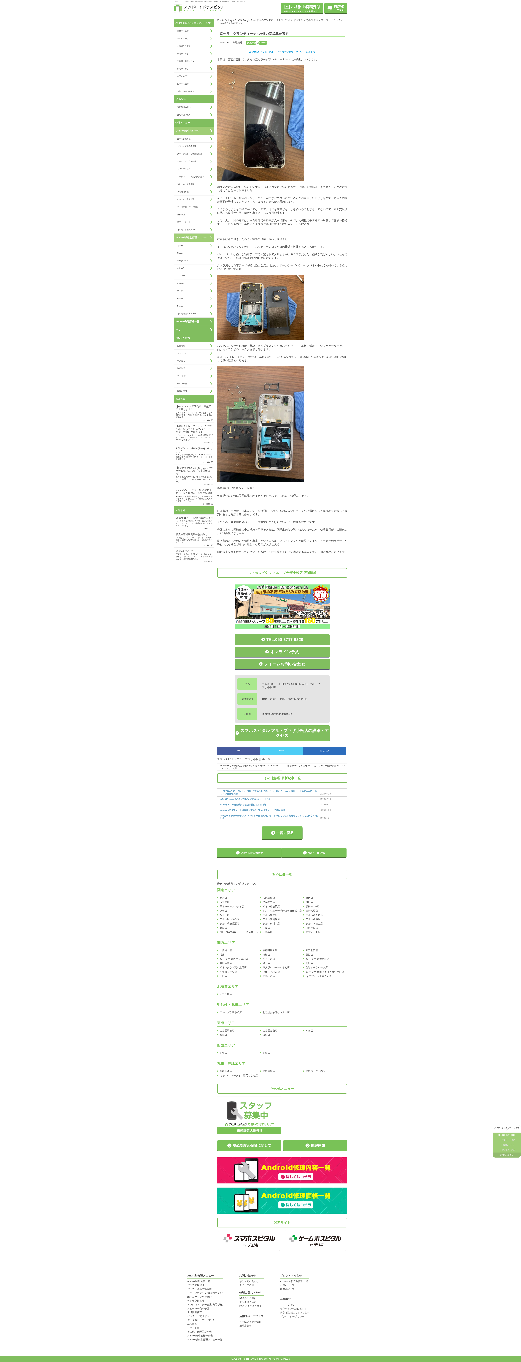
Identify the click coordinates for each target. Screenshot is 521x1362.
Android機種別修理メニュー (191, 237)
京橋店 (266, 954)
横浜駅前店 (269, 897)
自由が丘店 (312, 928)
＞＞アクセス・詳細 (506, 1150)
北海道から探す (183, 46)
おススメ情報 (183, 353)
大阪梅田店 (226, 950)
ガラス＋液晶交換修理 (186, 146)
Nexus (180, 306)
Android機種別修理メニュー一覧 (205, 1339)
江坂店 (223, 976)
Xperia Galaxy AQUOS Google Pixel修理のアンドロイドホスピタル (253, 20)
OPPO (180, 291)
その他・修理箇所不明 (186, 229)
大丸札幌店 (226, 994)
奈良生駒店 (226, 963)
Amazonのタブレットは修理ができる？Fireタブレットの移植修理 (252, 810)
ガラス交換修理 (183, 139)
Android (263, 43)
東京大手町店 (313, 932)
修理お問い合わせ (249, 1281)
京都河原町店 (270, 950)
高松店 (266, 1053)
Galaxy (180, 253)
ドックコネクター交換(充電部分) (191, 177)
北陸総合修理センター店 (276, 1012)
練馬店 (223, 910)
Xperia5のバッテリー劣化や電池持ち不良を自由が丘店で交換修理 (194, 491)
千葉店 (266, 928)
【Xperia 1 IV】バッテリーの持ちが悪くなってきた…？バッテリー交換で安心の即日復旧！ (194, 429)
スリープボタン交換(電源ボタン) (191, 154)
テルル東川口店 (271, 923)
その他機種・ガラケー (186, 314)
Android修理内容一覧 (187, 130)
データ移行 (182, 376)
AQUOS (180, 268)
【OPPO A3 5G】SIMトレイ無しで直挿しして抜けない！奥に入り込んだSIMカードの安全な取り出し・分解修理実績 (268, 792)
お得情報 (181, 346)
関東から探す (183, 31)
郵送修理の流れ (183, 115)
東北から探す (183, 54)
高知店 (223, 1053)
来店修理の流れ (183, 107)
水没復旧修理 (183, 192)
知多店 (309, 1030)
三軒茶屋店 (312, 910)
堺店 (222, 954)
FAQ (177, 329)
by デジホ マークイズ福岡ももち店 (239, 1075)
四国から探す (183, 84)
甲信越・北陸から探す (186, 61)
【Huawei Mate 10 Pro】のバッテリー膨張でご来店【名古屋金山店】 (194, 470)
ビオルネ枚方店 (271, 971)
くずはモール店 (228, 971)
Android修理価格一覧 (187, 321)
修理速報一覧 (287, 1289)
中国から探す (183, 76)
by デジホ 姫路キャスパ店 (234, 959)
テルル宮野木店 (314, 915)
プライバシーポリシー (292, 1316)
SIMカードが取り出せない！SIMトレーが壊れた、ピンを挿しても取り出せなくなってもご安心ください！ (269, 816)
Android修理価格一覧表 (200, 1335)
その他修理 (251, 43)
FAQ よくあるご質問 (250, 1306)
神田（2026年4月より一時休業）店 (239, 932)
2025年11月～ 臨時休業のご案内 (194, 517)
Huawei (180, 283)
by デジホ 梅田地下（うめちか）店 (325, 971)
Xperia (180, 245)
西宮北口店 (312, 950)
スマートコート (183, 222)
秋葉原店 (224, 902)
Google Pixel (182, 260)
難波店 (309, 954)
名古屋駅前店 (227, 1030)
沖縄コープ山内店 (315, 1071)
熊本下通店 (226, 1071)
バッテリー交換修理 (185, 199)
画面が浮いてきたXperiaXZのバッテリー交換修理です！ (314, 765)
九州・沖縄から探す (185, 91)
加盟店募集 (245, 1325)
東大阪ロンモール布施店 (276, 967)
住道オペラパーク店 (317, 967)
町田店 (309, 902)
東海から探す (183, 69)
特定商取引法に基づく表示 (294, 1312)
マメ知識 (181, 361)
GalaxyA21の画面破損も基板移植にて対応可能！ (244, 804)
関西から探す (183, 38)
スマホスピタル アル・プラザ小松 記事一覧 (243, 759)
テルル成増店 (313, 919)
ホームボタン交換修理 (186, 161)
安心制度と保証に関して (293, 1308)
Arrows (180, 298)
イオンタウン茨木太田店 (233, 967)
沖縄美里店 (269, 1071)
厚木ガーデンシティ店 (232, 906)
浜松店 (266, 1034)
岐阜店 (223, 1034)
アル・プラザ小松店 (231, 1012)
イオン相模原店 (271, 906)
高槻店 (309, 963)
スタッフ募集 (246, 1285)
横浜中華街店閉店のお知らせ (192, 534)
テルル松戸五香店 (229, 919)
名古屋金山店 (270, 1030)
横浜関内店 (269, 902)
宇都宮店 (267, 932)
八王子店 (224, 915)
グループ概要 (287, 1304)
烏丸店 (266, 963)
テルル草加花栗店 (229, 923)
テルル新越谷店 (271, 919)
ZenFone (181, 276)
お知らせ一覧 (287, 1285)
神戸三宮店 (269, 959)
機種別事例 (182, 391)
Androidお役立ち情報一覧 (294, 1281)
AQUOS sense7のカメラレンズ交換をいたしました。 (246, 799)
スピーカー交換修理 (185, 184)
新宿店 (223, 897)
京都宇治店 (269, 976)
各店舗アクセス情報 (250, 1322)
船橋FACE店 (312, 906)
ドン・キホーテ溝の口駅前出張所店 (282, 910)
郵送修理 (181, 368)
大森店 (223, 928)
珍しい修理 (182, 383)
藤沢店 (309, 897)
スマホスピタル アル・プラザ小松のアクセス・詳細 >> (282, 51)
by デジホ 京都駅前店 (317, 959)
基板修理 (181, 214)
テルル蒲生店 (270, 915)
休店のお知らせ (184, 550)
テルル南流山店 (314, 923)
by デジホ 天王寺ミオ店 (319, 976)
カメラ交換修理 (183, 169)
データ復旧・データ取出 (187, 207)
